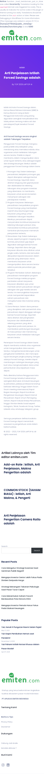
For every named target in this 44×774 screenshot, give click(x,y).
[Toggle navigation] (5, 42)
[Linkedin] (8, 765)
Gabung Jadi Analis (9, 743)
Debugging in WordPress (10, 18)
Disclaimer (5, 727)
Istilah (22, 67)
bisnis (37, 166)
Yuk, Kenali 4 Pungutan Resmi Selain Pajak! (21, 627)
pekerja (19, 384)
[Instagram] (3, 765)
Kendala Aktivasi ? (9, 748)
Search (4, 546)
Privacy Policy (6, 722)
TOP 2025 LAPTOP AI (23, 84)
